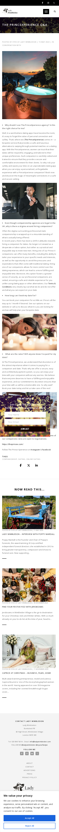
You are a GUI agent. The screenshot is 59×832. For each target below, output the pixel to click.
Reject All (29, 825)
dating (21, 459)
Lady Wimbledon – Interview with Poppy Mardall (28, 534)
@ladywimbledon (28, 745)
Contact (29, 767)
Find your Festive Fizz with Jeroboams (22, 606)
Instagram (35, 449)
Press (29, 774)
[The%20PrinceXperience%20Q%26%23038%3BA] (21, 465)
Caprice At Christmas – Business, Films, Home (26, 673)
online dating (33, 459)
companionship (9, 459)
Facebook (46, 449)
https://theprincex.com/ (12, 444)
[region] (29, 811)
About (29, 763)
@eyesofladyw (42, 745)
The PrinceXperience (34, 139)
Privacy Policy (29, 777)
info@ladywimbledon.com (40, 742)
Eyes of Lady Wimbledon (24, 42)
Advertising (29, 770)
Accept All (29, 818)
